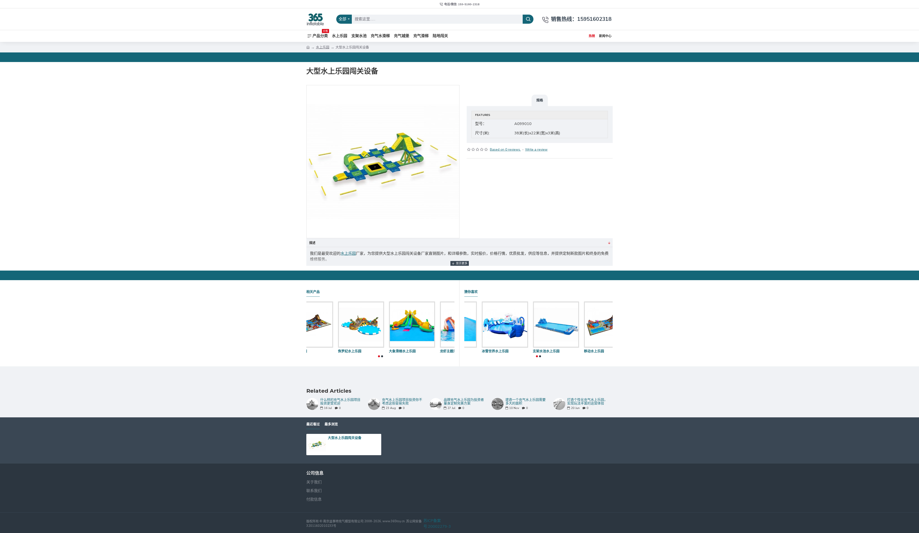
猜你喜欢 (471, 292)
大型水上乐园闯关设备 (344, 438)
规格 (539, 100)
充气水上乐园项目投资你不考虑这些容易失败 (402, 401)
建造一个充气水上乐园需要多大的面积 (525, 401)
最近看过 (313, 424)
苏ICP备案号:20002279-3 (437, 523)
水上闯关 (471, 351)
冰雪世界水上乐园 (528, 351)
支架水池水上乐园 (579, 351)
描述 (312, 243)
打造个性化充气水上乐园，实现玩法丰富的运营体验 (587, 401)
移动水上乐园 (316, 351)
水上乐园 (322, 47)
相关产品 (313, 292)
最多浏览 (331, 424)
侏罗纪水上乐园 (369, 351)
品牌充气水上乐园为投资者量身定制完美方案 (464, 401)
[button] (379, 356)
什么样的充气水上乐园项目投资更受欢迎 (340, 401)
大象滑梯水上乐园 (421, 351)
